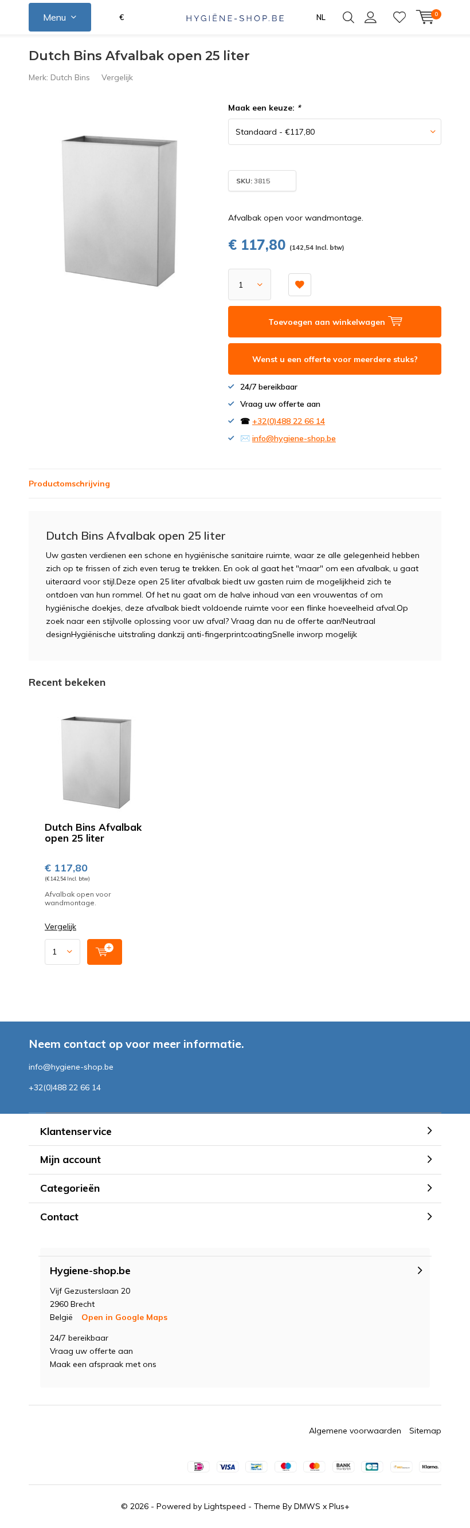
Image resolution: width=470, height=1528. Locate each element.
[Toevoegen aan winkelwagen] (104, 952)
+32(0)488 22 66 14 (288, 421)
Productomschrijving (69, 483)
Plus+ (339, 1506)
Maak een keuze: (264, 108)
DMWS (307, 1506)
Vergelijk (117, 77)
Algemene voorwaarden (355, 1430)
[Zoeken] (348, 17)
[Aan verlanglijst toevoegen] (299, 284)
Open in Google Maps (124, 1317)
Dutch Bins (70, 77)
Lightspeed (225, 1506)
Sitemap (425, 1430)
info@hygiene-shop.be (294, 438)
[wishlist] (399, 17)
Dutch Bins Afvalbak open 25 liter (93, 832)
